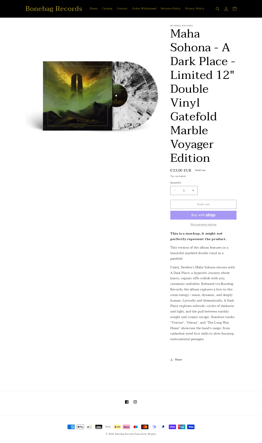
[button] (217, 9)
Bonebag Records (124, 434)
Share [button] (178, 359)
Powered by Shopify (145, 434)
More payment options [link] (203, 224)
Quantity (175, 183)
